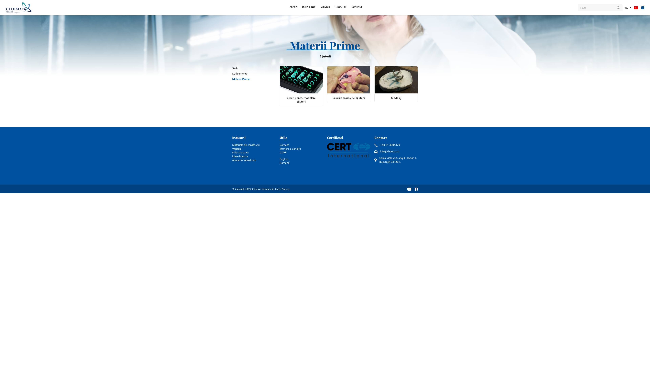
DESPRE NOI (309, 6)
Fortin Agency (282, 188)
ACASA (293, 6)
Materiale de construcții (246, 145)
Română (284, 162)
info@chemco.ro (389, 151)
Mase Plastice (240, 156)
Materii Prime (241, 79)
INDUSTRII (340, 6)
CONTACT (356, 6)
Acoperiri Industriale (244, 160)
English (284, 159)
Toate (235, 68)
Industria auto (240, 152)
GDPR (283, 152)
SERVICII (325, 6)
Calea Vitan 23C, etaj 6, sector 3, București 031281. (398, 159)
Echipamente (239, 73)
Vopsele (236, 148)
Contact (284, 145)
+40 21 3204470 (390, 145)
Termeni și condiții (290, 148)
